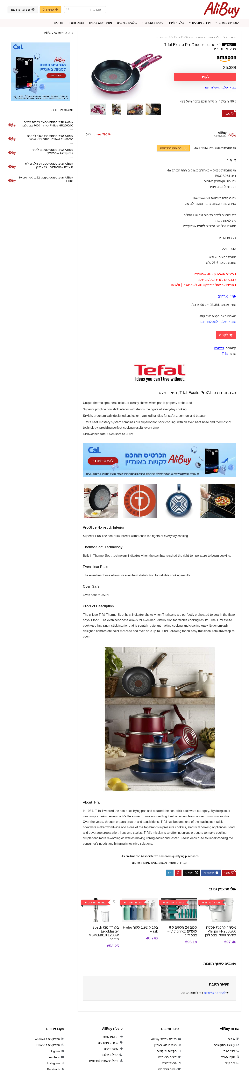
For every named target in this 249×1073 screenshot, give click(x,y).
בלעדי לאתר (176, 22)
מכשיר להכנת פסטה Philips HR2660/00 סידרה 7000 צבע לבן (220, 931)
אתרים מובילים (201, 22)
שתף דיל (48, 9)
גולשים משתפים (127, 22)
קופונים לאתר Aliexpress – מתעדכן (52, 151)
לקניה (205, 77)
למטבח (209, 37)
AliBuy (222, 132)
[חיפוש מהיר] (67, 9)
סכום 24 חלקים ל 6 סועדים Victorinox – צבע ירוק (182, 931)
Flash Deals (76, 22)
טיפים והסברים (154, 22)
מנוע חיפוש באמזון (100, 22)
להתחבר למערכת (215, 992)
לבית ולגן (220, 37)
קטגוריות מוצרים (229, 22)
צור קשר (58, 22)
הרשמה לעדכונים (171, 148)
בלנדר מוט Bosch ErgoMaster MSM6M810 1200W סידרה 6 (104, 933)
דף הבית (232, 37)
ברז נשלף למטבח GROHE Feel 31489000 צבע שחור (50, 137)
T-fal (225, 353)
